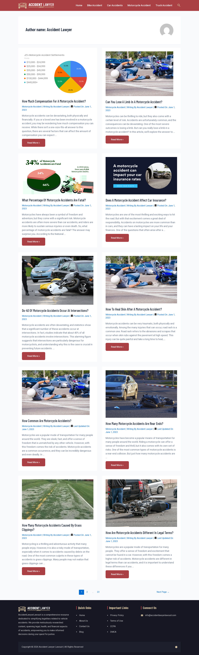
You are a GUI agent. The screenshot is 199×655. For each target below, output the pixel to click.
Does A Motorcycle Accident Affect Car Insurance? (136, 200)
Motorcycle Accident (31, 106)
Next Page (163, 592)
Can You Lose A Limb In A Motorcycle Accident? (134, 102)
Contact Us (84, 626)
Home (82, 615)
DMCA (113, 632)
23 (98, 592)
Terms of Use (116, 621)
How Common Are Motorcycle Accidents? (46, 421)
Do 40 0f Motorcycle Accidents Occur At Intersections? (55, 310)
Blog (81, 632)
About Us (83, 621)
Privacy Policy (117, 615)
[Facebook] (176, 647)
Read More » (34, 144)
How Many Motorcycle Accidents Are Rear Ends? (134, 423)
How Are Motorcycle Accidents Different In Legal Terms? (139, 533)
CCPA (113, 626)
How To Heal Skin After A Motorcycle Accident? (134, 309)
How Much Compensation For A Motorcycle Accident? (54, 101)
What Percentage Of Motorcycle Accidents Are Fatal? (54, 200)
